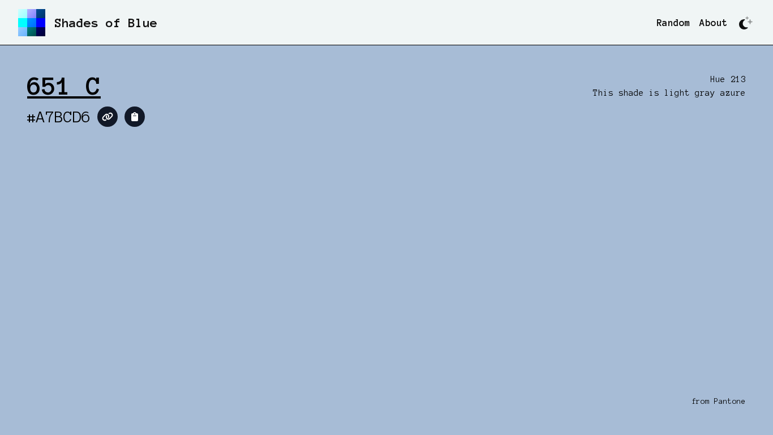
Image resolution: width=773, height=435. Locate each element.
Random (673, 23)
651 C (64, 86)
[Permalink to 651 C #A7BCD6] (107, 116)
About (713, 23)
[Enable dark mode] (746, 23)
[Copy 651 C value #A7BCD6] (134, 116)
